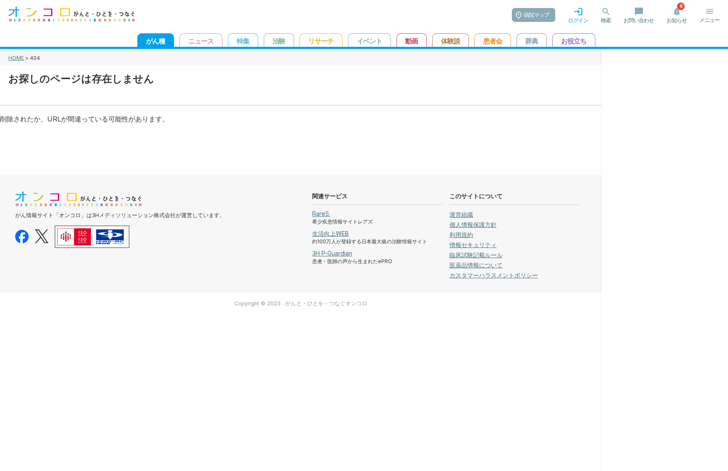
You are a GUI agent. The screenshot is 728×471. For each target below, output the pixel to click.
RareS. (321, 213)
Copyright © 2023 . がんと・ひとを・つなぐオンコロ (300, 303)
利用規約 (461, 234)
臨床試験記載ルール (476, 254)
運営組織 (461, 214)
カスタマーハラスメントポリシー (494, 275)
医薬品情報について (476, 265)
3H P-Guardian (332, 253)
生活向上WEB (330, 233)
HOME (16, 58)
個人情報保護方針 (473, 224)
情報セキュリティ (473, 244)
